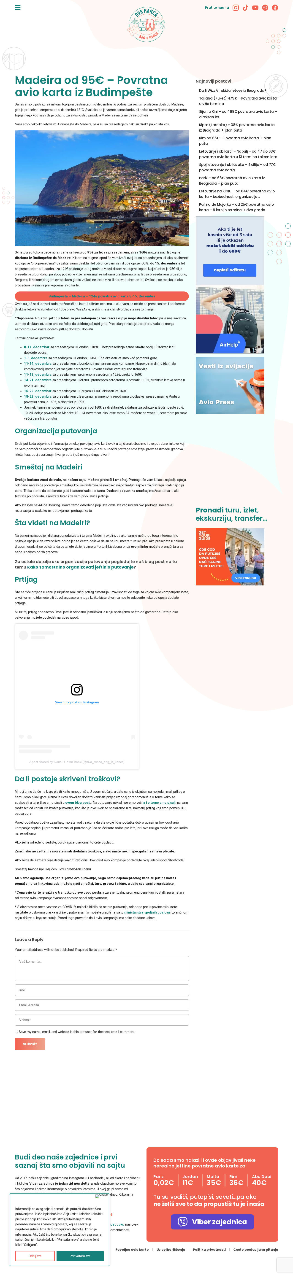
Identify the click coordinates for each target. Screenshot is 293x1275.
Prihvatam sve (80, 1256)
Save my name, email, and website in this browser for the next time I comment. (77, 1032)
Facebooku (116, 1224)
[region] (59, 1229)
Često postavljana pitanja (255, 1249)
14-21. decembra (38, 380)
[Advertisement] (237, 463)
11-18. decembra (38, 374)
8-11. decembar (36, 347)
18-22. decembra (38, 396)
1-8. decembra (35, 358)
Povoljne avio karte (132, 1249)
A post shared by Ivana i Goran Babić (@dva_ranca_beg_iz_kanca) (77, 762)
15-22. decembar (38, 391)
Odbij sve (35, 1256)
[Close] (101, 1196)
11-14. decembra (38, 363)
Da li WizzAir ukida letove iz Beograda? (232, 90)
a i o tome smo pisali (159, 803)
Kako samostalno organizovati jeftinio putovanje (80, 567)
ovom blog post (77, 803)
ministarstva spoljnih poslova (147, 912)
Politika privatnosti (209, 1249)
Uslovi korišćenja (171, 1249)
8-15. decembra (102, 296)
